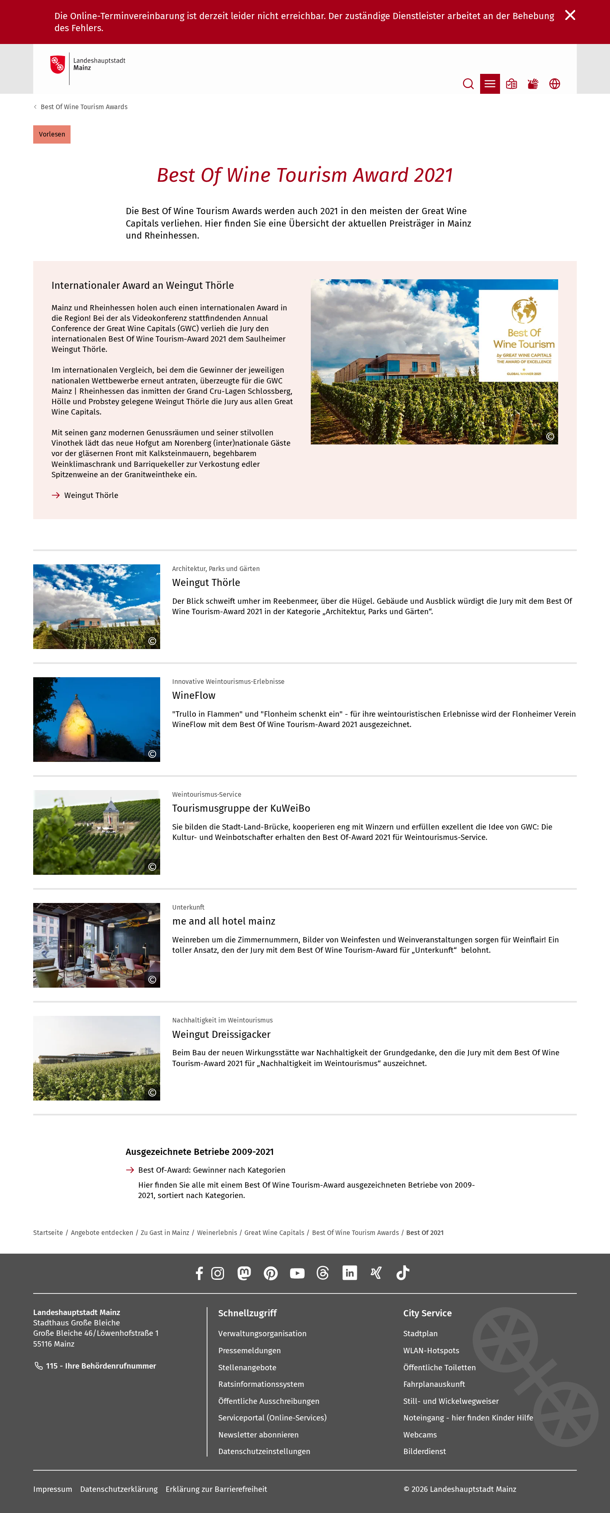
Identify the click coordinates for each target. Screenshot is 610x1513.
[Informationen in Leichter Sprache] (512, 84)
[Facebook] (199, 1273)
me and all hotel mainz (223, 921)
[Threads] (323, 1273)
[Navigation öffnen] (490, 84)
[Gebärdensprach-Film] (533, 84)
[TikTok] (403, 1273)
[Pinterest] (270, 1273)
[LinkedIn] (350, 1273)
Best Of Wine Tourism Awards (84, 107)
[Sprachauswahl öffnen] (555, 84)
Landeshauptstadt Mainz (473, 1489)
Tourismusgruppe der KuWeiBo (241, 808)
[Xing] (376, 1273)
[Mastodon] (244, 1273)
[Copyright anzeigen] (548, 436)
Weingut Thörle (206, 582)
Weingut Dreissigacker (221, 1034)
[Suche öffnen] (468, 84)
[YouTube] (297, 1273)
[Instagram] (217, 1273)
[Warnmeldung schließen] (571, 15)
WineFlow (193, 695)
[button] (52, 134)
